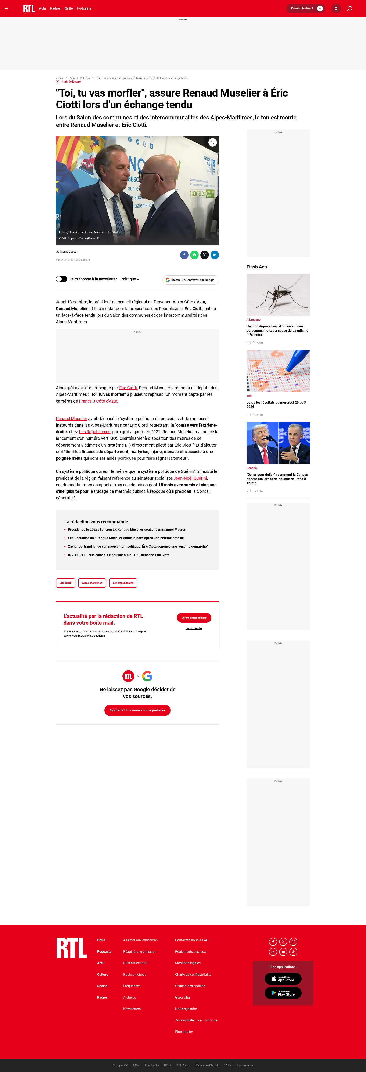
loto (249, 395)
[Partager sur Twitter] (204, 255)
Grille (69, 8)
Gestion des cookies (190, 986)
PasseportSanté (207, 1065)
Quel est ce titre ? (136, 963)
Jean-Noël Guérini (190, 478)
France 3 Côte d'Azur (98, 401)
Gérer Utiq (182, 997)
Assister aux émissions (140, 940)
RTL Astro (183, 1065)
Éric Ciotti (128, 387)
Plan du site (184, 1032)
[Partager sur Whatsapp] (194, 255)
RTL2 (167, 1065)
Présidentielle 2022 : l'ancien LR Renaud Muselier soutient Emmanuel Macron (127, 529)
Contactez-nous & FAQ (191, 940)
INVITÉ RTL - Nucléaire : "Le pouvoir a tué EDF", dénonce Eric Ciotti (118, 555)
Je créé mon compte (194, 617)
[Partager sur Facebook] (184, 255)
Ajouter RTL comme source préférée (137, 710)
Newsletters (132, 1009)
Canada (252, 467)
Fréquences (131, 986)
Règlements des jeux (190, 952)
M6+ (136, 1065)
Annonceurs (245, 1065)
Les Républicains (94, 431)
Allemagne (253, 319)
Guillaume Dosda (66, 251)
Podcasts (84, 8)
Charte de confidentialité (193, 974)
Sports (102, 986)
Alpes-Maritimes (92, 582)
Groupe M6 (120, 1065)
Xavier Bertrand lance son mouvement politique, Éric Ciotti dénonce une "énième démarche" (138, 546)
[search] (349, 8)
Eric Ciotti (65, 582)
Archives (129, 997)
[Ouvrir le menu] (6, 8)
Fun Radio (152, 1065)
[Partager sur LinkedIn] (215, 255)
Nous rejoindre (186, 1009)
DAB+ (227, 1065)
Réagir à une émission (139, 952)
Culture (102, 974)
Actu (42, 8)
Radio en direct (134, 974)
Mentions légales (188, 963)
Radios (55, 8)
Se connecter (194, 628)
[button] (305, 8)
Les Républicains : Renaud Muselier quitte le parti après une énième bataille (126, 538)
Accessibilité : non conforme (196, 1020)
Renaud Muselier (71, 418)
